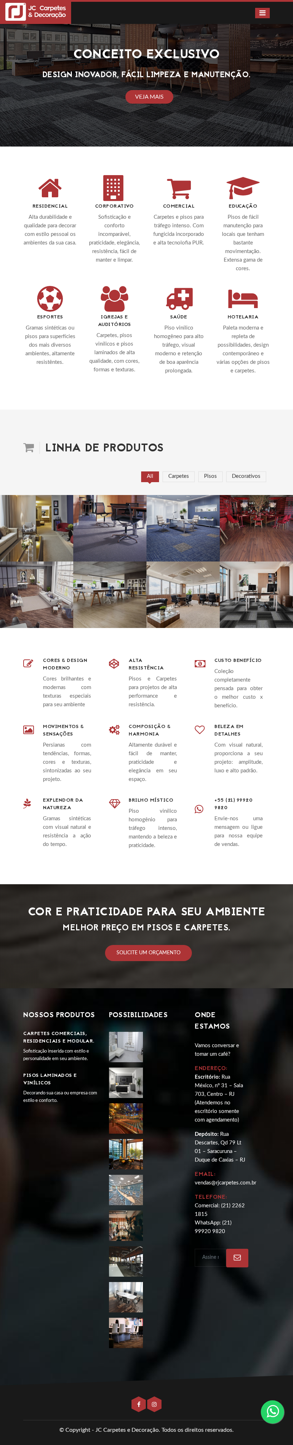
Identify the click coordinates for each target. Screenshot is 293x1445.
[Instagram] (154, 1404)
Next (279, 77)
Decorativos (246, 476)
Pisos (210, 476)
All (150, 476)
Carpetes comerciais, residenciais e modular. (58, 1037)
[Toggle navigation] (262, 13)
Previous (13, 77)
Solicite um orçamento (148, 952)
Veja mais (149, 97)
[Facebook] (139, 1404)
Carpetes (178, 476)
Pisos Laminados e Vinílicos (50, 1079)
